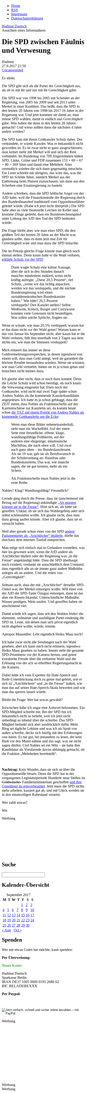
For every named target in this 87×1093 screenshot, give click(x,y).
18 (4, 920)
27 (14, 925)
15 (23, 915)
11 (4, 915)
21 (18, 920)
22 (23, 920)
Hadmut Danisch (14, 26)
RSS (14, 10)
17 (32, 915)
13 (14, 915)
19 (9, 920)
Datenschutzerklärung (27, 18)
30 (27, 925)
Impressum (19, 14)
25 (4, 925)
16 (27, 915)
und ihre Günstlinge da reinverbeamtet (42, 784)
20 (14, 920)
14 (18, 915)
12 (9, 915)
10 (32, 910)
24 (32, 920)
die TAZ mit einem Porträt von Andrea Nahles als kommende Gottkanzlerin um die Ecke (43, 414)
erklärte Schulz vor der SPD (22, 259)
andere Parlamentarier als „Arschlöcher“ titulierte (38, 533)
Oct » (18, 930)
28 (18, 925)
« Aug (6, 930)
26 (9, 925)
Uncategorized (12, 70)
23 (27, 920)
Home (15, 6)
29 (23, 925)
